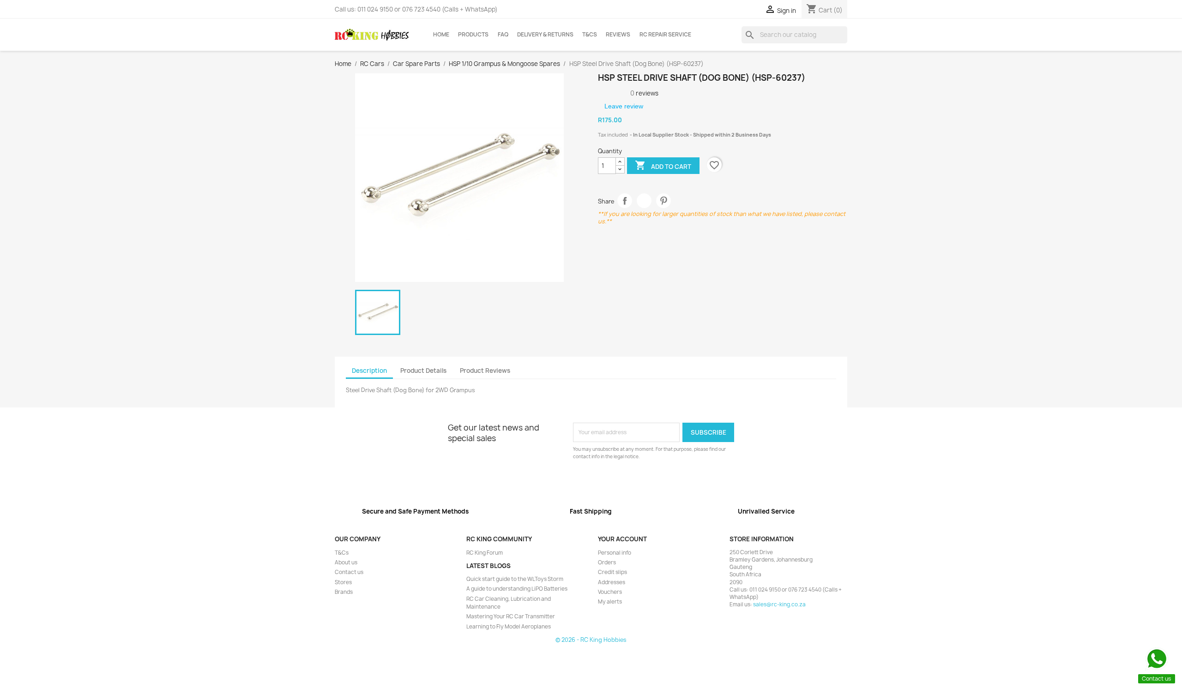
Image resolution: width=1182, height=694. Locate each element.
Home (441, 34)
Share (625, 201)
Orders (607, 562)
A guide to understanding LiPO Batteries (516, 588)
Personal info (614, 552)
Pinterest (663, 201)
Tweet (644, 201)
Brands (344, 592)
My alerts (610, 601)
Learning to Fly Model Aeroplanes (508, 626)
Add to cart (663, 165)
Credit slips (612, 572)
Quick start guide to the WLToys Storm (514, 579)
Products (473, 34)
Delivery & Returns (545, 34)
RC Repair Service (665, 34)
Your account (622, 539)
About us (346, 562)
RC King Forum (484, 552)
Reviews (618, 34)
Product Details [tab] (423, 370)
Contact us (349, 572)
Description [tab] (369, 370)
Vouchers (610, 592)
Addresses (611, 582)
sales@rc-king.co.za (779, 604)
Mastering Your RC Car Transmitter (510, 616)
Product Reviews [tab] (485, 370)
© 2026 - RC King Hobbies (591, 640)
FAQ (503, 34)
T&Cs (589, 34)
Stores (343, 582)
